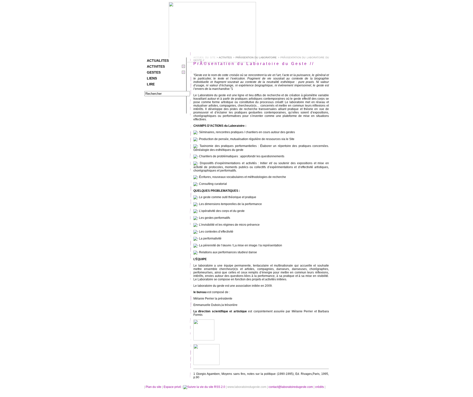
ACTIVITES (156, 66)
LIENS (152, 78)
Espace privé (173, 387)
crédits (320, 387)
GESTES (154, 72)
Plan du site (153, 387)
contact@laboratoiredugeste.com (291, 387)
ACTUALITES (158, 61)
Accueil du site (204, 57)
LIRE (151, 84)
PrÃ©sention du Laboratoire (256, 57)
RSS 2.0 (219, 387)
